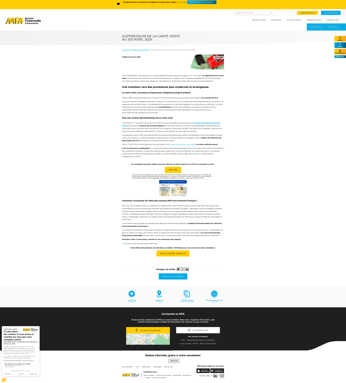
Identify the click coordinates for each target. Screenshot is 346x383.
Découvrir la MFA (259, 20)
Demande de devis (340, 53)
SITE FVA (173, 170)
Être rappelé (332, 13)
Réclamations (187, 375)
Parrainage (157, 367)
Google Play (219, 371)
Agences (340, 40)
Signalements (176, 375)
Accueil (125, 50)
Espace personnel (307, 13)
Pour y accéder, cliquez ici (173, 253)
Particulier (333, 27)
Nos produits (276, 20)
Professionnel (316, 27)
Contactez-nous (332, 20)
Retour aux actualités (173, 276)
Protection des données (163, 375)
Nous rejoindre (127, 367)
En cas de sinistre (294, 20)
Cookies (147, 377)
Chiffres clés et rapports (159, 377)
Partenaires (146, 367)
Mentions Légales (148, 375)
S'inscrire (174, 361)
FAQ (137, 367)
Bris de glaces (340, 56)
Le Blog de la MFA (313, 20)
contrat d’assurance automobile (183, 144)
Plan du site (168, 367)
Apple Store (205, 371)
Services (340, 46)
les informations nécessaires (201, 2)
